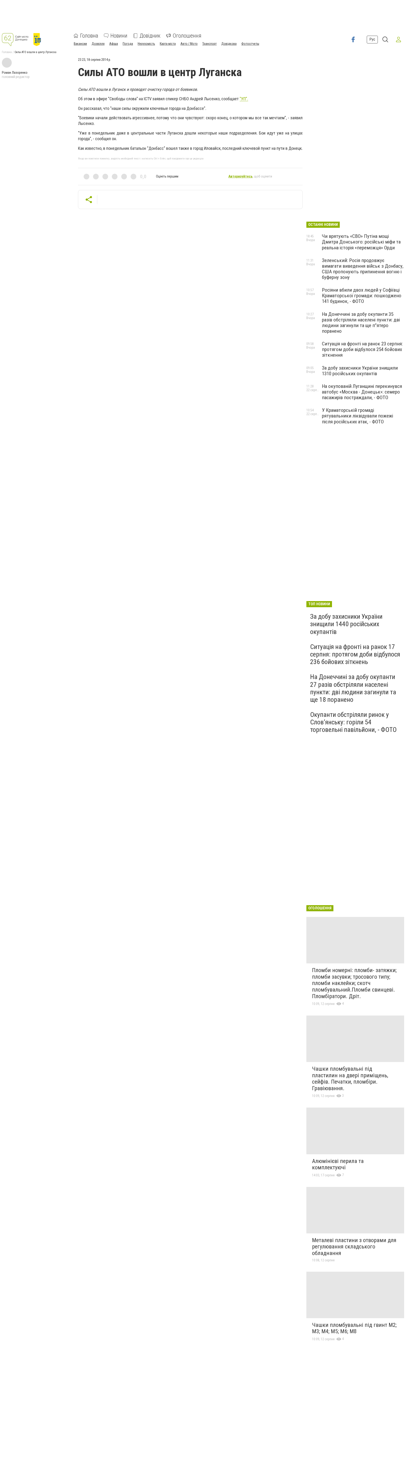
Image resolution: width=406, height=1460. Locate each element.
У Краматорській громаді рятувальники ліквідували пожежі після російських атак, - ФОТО (357, 415)
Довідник (150, 35)
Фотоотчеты (250, 44)
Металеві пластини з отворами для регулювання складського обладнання (354, 1246)
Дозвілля (98, 44)
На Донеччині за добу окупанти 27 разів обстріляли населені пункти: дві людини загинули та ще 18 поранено (353, 688)
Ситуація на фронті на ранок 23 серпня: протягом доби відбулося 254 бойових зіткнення (362, 349)
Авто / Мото (189, 44)
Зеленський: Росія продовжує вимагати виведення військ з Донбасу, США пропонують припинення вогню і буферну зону (362, 269)
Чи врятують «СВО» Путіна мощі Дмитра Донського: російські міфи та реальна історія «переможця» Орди (361, 241)
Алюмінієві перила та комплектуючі (338, 1164)
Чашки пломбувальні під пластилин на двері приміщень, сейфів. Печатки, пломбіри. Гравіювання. (350, 1079)
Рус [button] (372, 39)
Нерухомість (146, 44)
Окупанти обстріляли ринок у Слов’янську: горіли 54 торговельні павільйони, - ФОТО (353, 722)
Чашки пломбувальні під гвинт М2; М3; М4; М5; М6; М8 (354, 1328)
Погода (128, 44)
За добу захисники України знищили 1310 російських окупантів (360, 370)
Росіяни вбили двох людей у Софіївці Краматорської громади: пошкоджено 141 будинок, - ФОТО (361, 295)
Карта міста (168, 44)
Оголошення (187, 35)
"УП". (244, 98)
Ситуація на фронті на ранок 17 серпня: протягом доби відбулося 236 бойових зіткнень (355, 654)
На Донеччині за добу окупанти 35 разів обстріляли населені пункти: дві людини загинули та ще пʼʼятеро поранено (361, 322)
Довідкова (229, 44)
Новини (118, 35)
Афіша (113, 44)
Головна (89, 35)
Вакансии (80, 44)
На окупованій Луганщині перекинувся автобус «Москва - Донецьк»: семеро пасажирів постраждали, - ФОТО (362, 391)
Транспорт (209, 44)
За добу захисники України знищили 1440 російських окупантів (346, 624)
